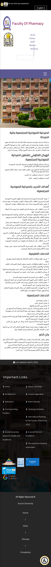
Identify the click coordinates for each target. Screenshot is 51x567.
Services (34, 48)
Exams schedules (35, 386)
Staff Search (32, 43)
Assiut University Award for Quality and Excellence (11, 435)
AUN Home (32, 36)
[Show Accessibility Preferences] (44, 560)
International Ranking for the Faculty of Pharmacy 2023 (36, 420)
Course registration (36, 394)
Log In (24, 12)
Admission (9, 401)
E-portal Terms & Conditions (34, 434)
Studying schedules (36, 409)
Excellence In (10, 394)
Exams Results (34, 401)
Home (25, 112)
